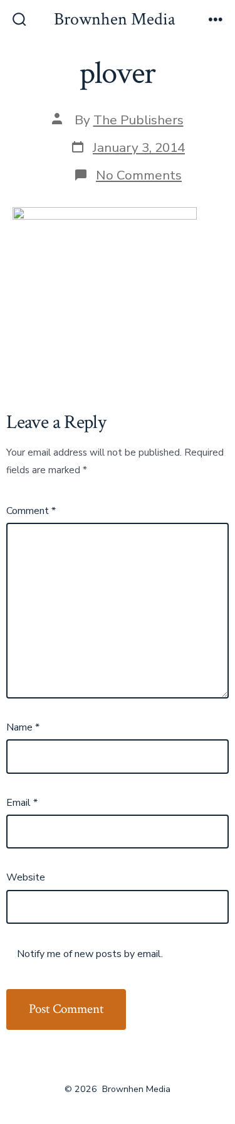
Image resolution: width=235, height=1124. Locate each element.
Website (25, 877)
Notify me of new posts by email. (90, 954)
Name (22, 727)
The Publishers (138, 120)
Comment (31, 511)
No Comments (139, 175)
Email (22, 803)
